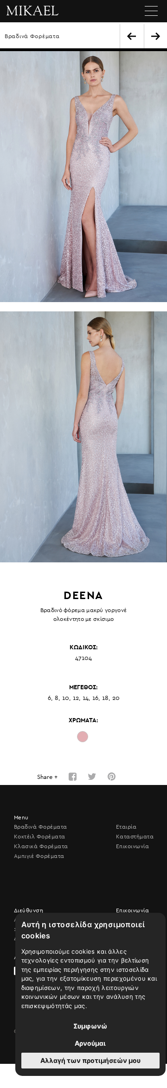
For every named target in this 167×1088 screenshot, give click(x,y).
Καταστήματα (135, 836)
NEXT (155, 36)
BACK (131, 36)
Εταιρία (126, 827)
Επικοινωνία (132, 846)
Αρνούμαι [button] (90, 1043)
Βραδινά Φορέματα (32, 36)
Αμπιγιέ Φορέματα (39, 856)
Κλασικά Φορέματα (41, 846)
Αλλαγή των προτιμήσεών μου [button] (90, 1060)
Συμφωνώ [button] (90, 1026)
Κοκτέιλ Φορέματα (39, 836)
